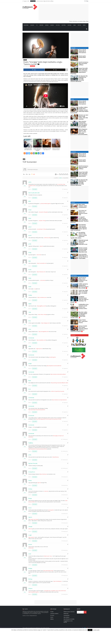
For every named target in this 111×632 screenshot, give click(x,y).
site (35, 288)
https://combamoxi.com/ (42, 297)
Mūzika (46, 25)
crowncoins (46, 491)
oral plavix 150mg (42, 220)
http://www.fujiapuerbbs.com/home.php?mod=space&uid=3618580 (48, 419)
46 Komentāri (32, 66)
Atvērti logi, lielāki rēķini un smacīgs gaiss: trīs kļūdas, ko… (83, 292)
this (33, 427)
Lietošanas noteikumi (54, 613)
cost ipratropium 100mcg (41, 229)
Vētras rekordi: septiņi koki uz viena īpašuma (82, 51)
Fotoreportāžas (66, 615)
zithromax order (47, 237)
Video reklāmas (66, 617)
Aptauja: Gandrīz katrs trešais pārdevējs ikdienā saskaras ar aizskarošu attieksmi (79, 328)
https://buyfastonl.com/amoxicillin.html (54, 365)
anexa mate (39, 254)
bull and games (51, 510)
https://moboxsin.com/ (41, 271)
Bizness (52, 25)
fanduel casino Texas (48, 556)
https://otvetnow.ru (43, 474)
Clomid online (31, 547)
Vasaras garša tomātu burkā (41, 1)
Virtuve (79, 25)
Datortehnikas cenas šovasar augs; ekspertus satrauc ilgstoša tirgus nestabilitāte (79, 227)
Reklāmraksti (66, 613)
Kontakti (51, 611)
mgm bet (39, 482)
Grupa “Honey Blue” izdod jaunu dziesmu (83, 321)
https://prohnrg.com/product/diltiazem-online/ (59, 382)
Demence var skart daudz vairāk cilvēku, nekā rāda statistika (83, 117)
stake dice (30, 528)
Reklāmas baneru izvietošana (69, 611)
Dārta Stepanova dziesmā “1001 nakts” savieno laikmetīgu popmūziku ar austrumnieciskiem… (79, 131)
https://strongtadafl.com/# (44, 331)
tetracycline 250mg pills (43, 212)
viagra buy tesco (39, 348)
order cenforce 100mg (42, 314)
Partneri (51, 617)
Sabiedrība (26, 25)
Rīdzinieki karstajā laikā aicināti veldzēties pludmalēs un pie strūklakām (79, 242)
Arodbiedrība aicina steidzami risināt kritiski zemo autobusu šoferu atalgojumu (79, 307)
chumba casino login (34, 519)
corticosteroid (42, 280)
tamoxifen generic (52, 357)
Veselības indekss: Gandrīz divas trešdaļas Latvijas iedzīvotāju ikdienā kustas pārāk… (79, 110)
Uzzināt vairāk (96, 630)
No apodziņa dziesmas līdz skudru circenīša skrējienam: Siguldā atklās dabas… (79, 235)
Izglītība (64, 25)
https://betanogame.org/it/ (48, 570)
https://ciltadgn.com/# (45, 323)
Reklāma (52, 619)
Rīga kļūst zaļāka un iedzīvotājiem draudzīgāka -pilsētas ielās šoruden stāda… (79, 314)
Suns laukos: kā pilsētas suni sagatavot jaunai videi (83, 212)
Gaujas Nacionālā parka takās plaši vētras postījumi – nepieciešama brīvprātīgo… (79, 71)
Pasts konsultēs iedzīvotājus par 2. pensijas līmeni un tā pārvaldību (83, 256)
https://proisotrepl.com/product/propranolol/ (36, 409)
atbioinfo (41, 246)
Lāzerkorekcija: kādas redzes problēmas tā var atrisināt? (83, 279)
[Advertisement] (63, 12)
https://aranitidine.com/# (41, 340)
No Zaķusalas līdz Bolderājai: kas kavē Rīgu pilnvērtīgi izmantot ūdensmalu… (79, 78)
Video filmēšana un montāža (69, 619)
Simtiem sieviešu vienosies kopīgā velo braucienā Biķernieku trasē (83, 250)
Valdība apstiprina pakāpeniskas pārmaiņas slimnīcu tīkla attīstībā (83, 286)
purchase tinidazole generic (45, 203)
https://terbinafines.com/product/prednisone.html (37, 449)
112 (36, 25)
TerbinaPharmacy (55, 457)
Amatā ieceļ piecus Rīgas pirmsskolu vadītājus (83, 63)
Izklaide (32, 25)
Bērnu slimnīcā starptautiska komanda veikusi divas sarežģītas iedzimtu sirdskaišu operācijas (79, 124)
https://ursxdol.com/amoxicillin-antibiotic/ (58, 374)
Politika (58, 25)
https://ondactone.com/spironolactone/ (59, 399)
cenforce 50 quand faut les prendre (57, 391)
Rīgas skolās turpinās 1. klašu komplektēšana (83, 206)
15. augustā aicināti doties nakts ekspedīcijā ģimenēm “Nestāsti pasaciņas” (79, 219)
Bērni (84, 25)
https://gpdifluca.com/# (41, 305)
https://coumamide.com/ (41, 263)
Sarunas (69, 25)
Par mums (52, 615)
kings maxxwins (31, 537)
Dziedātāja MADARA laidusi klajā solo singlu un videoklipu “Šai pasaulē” (79, 299)
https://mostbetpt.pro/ (57, 581)
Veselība (41, 25)
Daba (74, 25)
